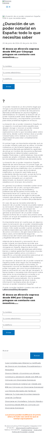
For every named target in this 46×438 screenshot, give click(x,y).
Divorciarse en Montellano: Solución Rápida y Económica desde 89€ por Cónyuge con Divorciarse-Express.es (24, 404)
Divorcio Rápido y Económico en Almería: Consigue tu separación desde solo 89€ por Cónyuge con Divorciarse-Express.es (23, 376)
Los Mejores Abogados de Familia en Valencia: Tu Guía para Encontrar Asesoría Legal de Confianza (22, 394)
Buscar (5, 351)
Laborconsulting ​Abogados (15, 289)
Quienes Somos (26, 430)
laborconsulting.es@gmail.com (27, 428)
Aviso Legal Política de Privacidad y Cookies (27, 431)
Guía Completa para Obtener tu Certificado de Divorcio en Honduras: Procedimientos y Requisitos (23, 366)
